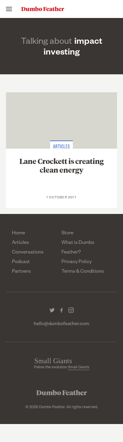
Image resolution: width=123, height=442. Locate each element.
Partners (21, 272)
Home (18, 233)
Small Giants (78, 368)
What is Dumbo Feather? (77, 248)
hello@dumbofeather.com (61, 324)
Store (67, 233)
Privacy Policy (76, 262)
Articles (20, 243)
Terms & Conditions (82, 272)
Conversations (28, 253)
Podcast (21, 262)
